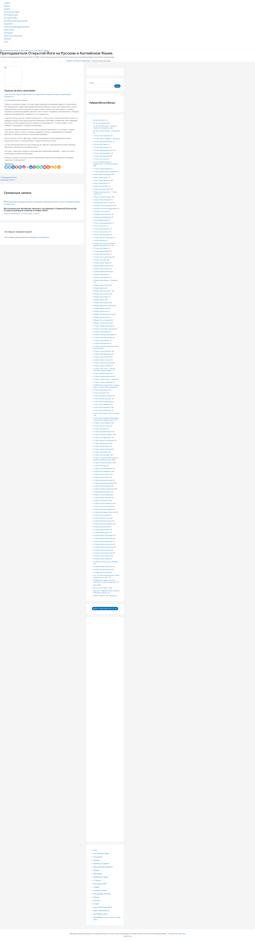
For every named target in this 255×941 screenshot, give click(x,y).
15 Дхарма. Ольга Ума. (100, 211)
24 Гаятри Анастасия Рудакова (103, 509)
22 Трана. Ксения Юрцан (101, 446)
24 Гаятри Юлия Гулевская (101, 572)
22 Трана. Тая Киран (99, 465)
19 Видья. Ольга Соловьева (102, 320)
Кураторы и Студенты (101, 863)
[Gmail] (51, 167)
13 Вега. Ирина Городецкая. (102, 174)
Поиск (91, 83)
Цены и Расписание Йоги (13, 36)
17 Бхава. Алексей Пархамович (103, 237)
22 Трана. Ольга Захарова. (101, 455)
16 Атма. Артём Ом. (99, 226)
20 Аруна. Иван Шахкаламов (102, 354)
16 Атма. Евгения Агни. (100, 232)
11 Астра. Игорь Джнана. (101, 147)
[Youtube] (44, 167)
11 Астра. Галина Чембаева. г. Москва (105, 138)
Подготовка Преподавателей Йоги (16, 27)
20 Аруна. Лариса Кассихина (102, 363)
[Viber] (34, 167)
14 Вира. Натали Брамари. (101, 200)
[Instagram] (23, 167)
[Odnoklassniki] (16, 167)
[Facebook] (20, 167)
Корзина (7, 9)
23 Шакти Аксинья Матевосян (103, 468)
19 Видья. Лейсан (98, 299)
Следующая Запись (8, 180)
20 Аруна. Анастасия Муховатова (104, 334)
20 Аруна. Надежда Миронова (103, 376)
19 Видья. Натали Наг (100, 311)
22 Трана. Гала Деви (99, 429)
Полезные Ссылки (100, 890)
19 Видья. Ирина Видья (100, 297)
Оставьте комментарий (61, 94)
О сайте (96, 904)
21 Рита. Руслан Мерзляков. (102, 410)
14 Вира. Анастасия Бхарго (102, 189)
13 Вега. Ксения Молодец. (101, 180)
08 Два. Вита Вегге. (99, 120)
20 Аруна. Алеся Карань (101, 332)
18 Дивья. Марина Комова (101, 271)
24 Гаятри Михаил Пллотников (103, 538)
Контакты (7, 39)
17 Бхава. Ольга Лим (99, 260)
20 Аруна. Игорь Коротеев (101, 357)
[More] (59, 167)
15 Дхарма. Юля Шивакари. (102, 217)
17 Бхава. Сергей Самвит (101, 263)
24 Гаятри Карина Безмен (101, 529)
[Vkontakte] (13, 167)
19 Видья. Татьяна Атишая (101, 323)
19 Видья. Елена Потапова (101, 294)
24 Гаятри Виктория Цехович (102, 521)
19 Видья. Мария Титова (101, 308)
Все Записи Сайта (10, 18)
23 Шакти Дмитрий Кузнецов (102, 480)
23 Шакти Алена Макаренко (102, 471)
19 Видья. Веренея (99, 288)
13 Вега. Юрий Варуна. (100, 183)
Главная (7, 3)
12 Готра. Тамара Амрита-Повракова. (105, 171)
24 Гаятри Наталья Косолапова (103, 544)
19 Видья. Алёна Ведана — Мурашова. (105, 280)
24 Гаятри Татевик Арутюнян (102, 566)
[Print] (48, 167)
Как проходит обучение (102, 894)
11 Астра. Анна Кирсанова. (101, 135)
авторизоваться (43, 237)
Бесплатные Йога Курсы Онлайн (15, 21)
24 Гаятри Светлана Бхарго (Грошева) (105, 562)
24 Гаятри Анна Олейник (101, 515)
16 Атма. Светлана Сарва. (101, 234)
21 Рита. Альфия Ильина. (101, 390)
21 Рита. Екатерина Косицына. (103, 396)
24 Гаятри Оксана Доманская (102, 553)
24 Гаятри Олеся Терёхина (101, 556)
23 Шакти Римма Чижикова (102, 497)
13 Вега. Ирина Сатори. (100, 177)
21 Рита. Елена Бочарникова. (102, 401)
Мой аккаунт (97, 874)
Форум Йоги (8, 24)
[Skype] (41, 167)
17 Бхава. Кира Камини (100, 248)
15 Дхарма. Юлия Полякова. (102, 214)
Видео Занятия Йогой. (101, 911)
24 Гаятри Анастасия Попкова (102, 506)
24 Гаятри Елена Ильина (101, 527)
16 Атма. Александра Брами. (102, 223)
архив (95, 585)
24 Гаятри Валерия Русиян (101, 518)
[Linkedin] (30, 167)
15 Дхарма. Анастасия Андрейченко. (105, 208)
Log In (6, 42)
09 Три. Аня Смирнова (100, 123)
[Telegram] (6, 167)
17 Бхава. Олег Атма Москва (102, 257)
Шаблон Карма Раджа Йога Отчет (105, 608)
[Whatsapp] (37, 167)
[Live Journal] (27, 167)
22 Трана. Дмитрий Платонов (102, 431)
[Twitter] (9, 167)
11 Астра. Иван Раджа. (100, 144)
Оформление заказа (100, 877)
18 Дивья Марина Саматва (101, 266)
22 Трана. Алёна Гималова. (102, 423)
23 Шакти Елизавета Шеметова (103, 489)
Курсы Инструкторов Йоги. (103, 867)
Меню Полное (9, 30)
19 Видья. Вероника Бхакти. (102, 291)
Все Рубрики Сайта (11, 15)
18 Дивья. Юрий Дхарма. (101, 277)
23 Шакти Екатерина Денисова (103, 483)
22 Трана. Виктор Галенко (101, 426)
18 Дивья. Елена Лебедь (101, 268)
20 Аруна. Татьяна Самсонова (102, 382)
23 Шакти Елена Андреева (101, 486)
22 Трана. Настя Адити (100, 452)
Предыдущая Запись (8, 177)
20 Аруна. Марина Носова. (102, 373)
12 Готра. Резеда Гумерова (101, 168)
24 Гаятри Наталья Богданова (102, 541)
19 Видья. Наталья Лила (101, 317)
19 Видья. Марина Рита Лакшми (103, 305)
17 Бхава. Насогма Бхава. (101, 254)
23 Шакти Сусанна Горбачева (102, 503)
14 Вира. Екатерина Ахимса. (102, 197)
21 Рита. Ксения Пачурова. (101, 407)
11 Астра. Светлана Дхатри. (102, 153)
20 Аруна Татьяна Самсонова (102, 326)
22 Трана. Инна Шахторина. (102, 437)
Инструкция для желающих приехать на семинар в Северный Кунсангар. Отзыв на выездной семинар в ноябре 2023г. (40, 209)
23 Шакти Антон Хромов (101, 474)
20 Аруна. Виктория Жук (101, 343)
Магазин (7, 6)
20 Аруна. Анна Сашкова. (101, 340)
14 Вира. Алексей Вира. (100, 186)
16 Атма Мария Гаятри (100, 220)
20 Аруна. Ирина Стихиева (102, 360)
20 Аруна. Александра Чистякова (104, 329)
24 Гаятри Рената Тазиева (101, 559)
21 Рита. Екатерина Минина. (102, 398)
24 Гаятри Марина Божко (101, 532)
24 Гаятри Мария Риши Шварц (103, 535)
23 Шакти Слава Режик (22, 94)
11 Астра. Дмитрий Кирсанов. (102, 141)
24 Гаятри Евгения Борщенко (102, 524)
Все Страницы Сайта (11, 12)
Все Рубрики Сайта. (100, 914)
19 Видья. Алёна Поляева (101, 285)
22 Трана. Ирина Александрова (103, 440)
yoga (95, 850)
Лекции (96, 897)
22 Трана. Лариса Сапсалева (102, 449)
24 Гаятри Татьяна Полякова (102, 569)
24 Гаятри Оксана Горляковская (103, 547)
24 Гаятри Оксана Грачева (101, 550)
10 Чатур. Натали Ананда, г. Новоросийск (106, 131)
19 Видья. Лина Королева (101, 302)
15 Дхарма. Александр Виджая (103, 205)
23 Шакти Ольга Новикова (101, 495)
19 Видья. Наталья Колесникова (103, 314)
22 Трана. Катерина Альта (101, 443)
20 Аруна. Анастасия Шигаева (103, 337)
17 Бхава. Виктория (99, 240)
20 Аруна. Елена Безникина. (102, 351)
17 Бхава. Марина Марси (101, 251)
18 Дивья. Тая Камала (100, 274)
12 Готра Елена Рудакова (101, 156)
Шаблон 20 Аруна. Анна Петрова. (104, 595)
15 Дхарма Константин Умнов (102, 202)
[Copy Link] (55, 167)
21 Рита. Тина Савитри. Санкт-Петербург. (106, 413)
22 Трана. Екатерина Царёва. (102, 434)
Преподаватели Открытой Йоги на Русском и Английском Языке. (56, 53)
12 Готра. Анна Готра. (100, 159)
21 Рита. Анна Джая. (99, 393)
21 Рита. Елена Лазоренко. (101, 404)
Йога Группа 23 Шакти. (100, 588)
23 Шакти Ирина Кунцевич (101, 492)
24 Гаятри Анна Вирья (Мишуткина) (104, 512)
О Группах (97, 880)
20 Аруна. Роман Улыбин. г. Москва (104, 379)
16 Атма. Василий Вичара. (101, 229)
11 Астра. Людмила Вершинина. (103, 150)
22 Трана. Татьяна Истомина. (102, 462)
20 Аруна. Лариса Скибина (102, 365)
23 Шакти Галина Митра (101, 477)
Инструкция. (8, 33)
